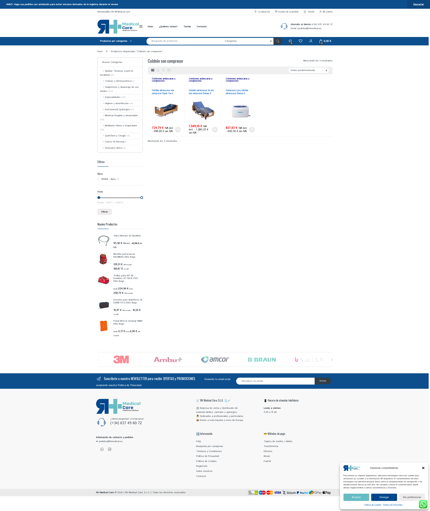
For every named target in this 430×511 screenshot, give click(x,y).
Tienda (310, 11)
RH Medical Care (105, 492)
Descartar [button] (418, 4)
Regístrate (201, 466)
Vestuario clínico (115, 148)
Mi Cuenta (328, 11)
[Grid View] (152, 70)
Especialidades (115, 97)
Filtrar (104, 212)
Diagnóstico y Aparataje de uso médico (119, 89)
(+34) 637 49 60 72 (126, 423)
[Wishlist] (300, 41)
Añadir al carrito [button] (177, 130)
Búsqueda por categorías (209, 446)
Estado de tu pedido (288, 11)
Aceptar (356, 497)
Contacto (202, 26)
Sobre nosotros (204, 471)
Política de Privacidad (392, 504)
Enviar (323, 381)
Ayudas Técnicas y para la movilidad (116, 73)
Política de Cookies (372, 504)
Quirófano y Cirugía (117, 135)
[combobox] (184, 41)
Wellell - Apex (108, 179)
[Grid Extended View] (158, 70)
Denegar (384, 497)
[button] (423, 468)
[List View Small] (168, 70)
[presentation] (332, 360)
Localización (264, 11)
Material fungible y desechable (119, 117)
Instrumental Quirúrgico (119, 109)
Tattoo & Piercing (116, 141)
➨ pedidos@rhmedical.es (109, 441)
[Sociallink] (102, 449)
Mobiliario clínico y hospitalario (118, 127)
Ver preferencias (412, 497)
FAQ (198, 441)
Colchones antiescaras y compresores (163, 80)
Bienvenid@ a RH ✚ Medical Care (113, 11)
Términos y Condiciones (209, 451)
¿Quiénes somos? (168, 26)
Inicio (150, 26)
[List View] (163, 70)
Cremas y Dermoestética (120, 81)
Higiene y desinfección (119, 103)
